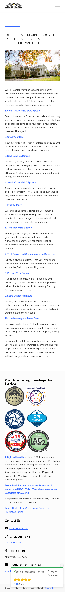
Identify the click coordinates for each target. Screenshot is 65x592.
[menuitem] (56, 6)
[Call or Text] (6, 536)
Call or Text (20, 536)
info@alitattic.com (18, 528)
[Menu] (56, 6)
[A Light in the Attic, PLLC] (27, 6)
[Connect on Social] (6, 565)
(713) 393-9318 (13, 542)
